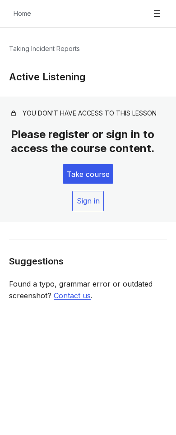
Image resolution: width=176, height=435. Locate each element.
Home (22, 13)
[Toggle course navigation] (157, 13)
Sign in (88, 200)
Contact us (72, 295)
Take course (88, 174)
